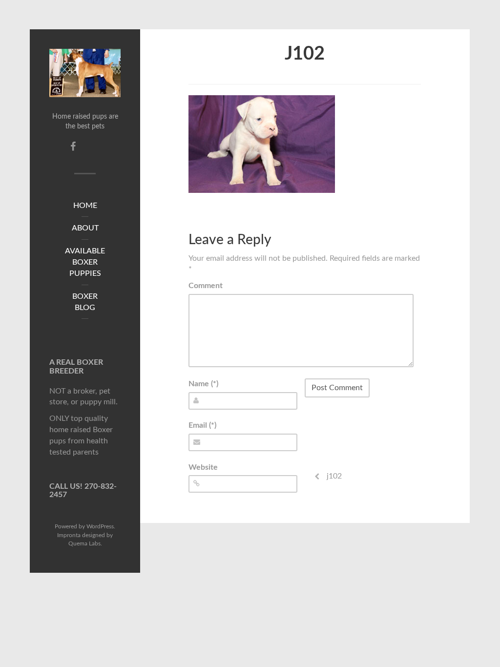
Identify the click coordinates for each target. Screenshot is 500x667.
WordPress (100, 526)
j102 (305, 53)
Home (85, 205)
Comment (205, 286)
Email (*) (202, 425)
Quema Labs (84, 543)
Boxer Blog (85, 302)
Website (203, 467)
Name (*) (203, 384)
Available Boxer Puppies (85, 262)
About (85, 228)
